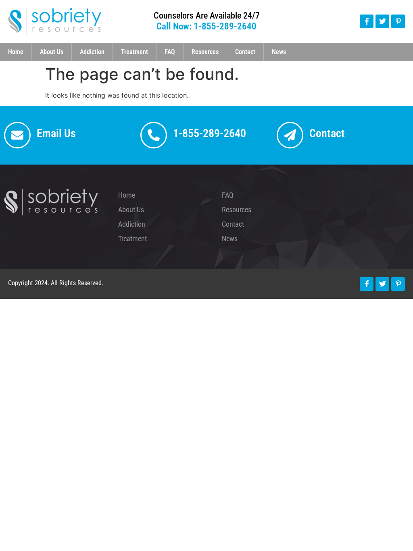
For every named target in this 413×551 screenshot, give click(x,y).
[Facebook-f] (366, 21)
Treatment (134, 52)
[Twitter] (382, 21)
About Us (51, 52)
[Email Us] (17, 135)
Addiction (92, 52)
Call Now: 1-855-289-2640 (206, 26)
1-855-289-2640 (209, 133)
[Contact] (290, 135)
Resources (205, 52)
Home (15, 52)
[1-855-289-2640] (153, 135)
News (279, 52)
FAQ (170, 52)
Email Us (56, 133)
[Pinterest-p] (398, 21)
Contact (245, 52)
